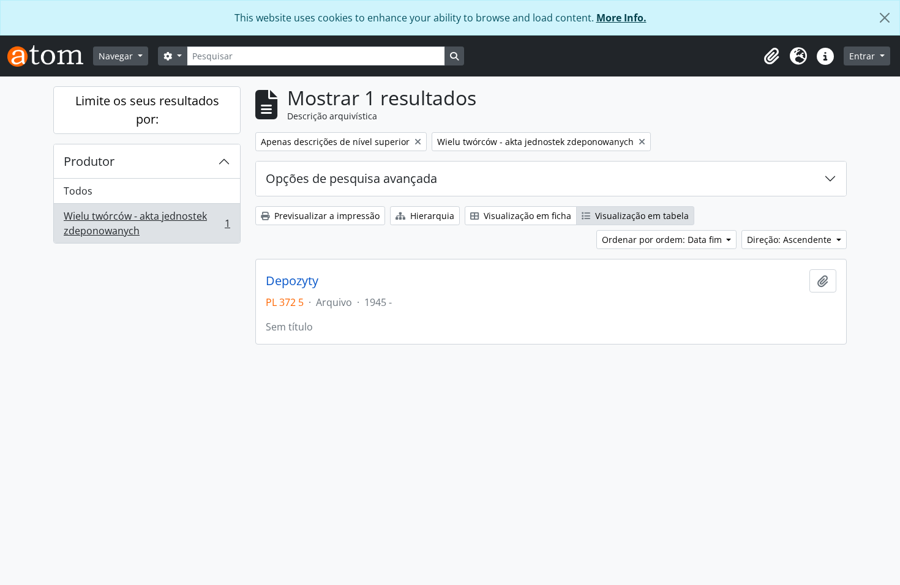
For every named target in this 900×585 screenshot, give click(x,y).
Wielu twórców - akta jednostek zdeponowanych (146, 223)
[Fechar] (884, 18)
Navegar (117, 56)
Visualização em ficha (526, 216)
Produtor (89, 161)
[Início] (50, 56)
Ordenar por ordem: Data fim (663, 239)
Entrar (863, 56)
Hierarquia (431, 216)
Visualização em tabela (641, 216)
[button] (771, 56)
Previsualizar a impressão (326, 216)
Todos (78, 191)
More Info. (621, 17)
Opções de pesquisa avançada (351, 178)
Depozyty (292, 281)
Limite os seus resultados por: (147, 109)
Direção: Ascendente (790, 239)
